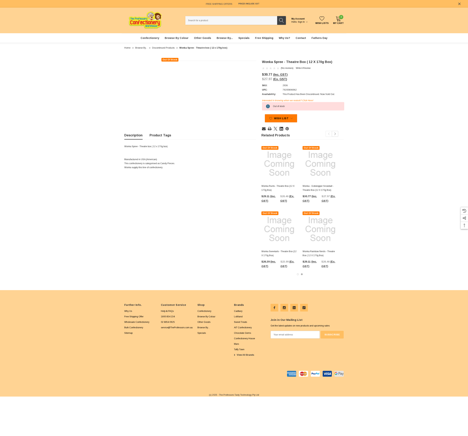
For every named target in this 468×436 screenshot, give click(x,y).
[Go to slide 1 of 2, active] (298, 274)
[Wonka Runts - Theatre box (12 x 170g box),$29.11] (279, 164)
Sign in (301, 22)
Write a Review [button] (303, 68)
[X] (275, 129)
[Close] (459, 4)
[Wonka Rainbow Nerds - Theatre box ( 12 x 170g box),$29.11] (320, 229)
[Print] (269, 129)
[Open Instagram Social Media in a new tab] (284, 307)
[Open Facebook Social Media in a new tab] (274, 307)
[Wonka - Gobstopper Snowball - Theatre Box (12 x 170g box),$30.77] (320, 164)
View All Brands (245, 355)
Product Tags (160, 135)
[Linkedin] (281, 129)
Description (133, 135)
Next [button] (335, 134)
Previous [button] (329, 134)
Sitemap (128, 333)
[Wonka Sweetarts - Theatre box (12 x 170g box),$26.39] (279, 229)
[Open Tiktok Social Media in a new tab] (304, 307)
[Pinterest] (287, 129)
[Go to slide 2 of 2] (302, 274)
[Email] (264, 129)
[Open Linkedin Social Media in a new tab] (294, 307)
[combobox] (231, 20)
